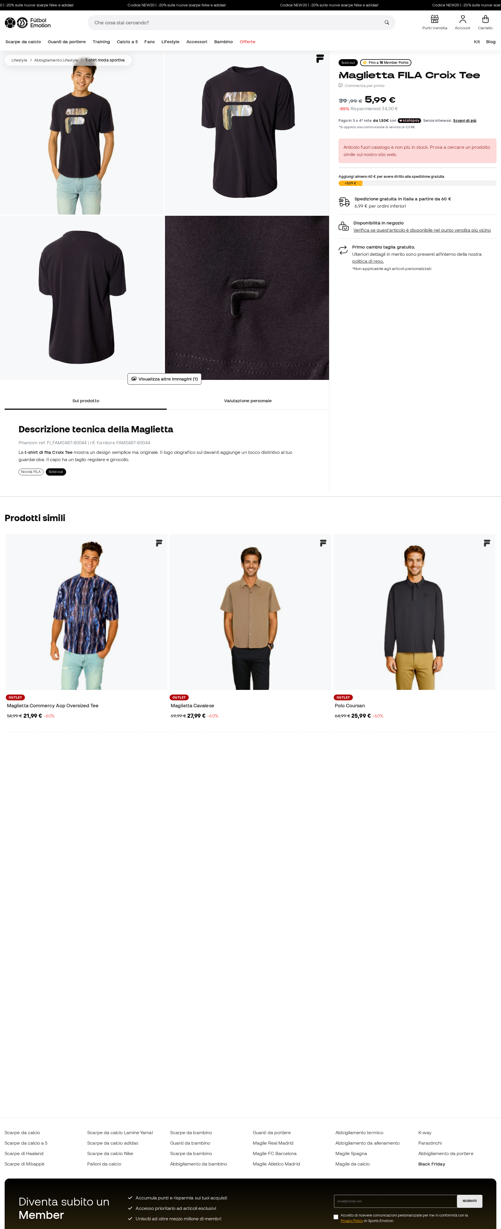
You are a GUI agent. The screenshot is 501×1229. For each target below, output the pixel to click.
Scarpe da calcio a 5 (26, 1142)
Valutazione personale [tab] (248, 400)
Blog (490, 41)
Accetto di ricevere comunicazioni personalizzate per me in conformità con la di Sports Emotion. (404, 1218)
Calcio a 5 (127, 41)
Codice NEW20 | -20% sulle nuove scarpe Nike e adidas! (149, 5)
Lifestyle (170, 41)
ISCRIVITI (470, 1201)
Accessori (197, 41)
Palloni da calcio (104, 1163)
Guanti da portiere (67, 41)
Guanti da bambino (190, 1142)
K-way (424, 1132)
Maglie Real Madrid (273, 1142)
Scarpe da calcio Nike (110, 1153)
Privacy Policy (352, 1221)
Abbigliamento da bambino (198, 1163)
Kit (477, 41)
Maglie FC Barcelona (275, 1153)
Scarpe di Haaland (24, 1153)
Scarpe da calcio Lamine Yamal (120, 1132)
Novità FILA (31, 472)
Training (101, 41)
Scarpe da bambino (191, 1132)
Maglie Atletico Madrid (276, 1163)
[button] (417, 227)
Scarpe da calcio (23, 41)
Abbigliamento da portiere (445, 1153)
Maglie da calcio (352, 1163)
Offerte (247, 41)
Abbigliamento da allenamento (367, 1142)
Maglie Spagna (351, 1153)
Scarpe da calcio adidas (112, 1142)
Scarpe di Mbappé (24, 1163)
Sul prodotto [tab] (85, 400)
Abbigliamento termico (359, 1132)
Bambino (223, 41)
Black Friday (431, 1163)
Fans (149, 41)
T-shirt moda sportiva (105, 60)
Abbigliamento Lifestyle (56, 60)
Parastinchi (430, 1142)
